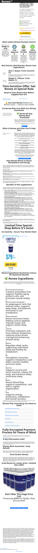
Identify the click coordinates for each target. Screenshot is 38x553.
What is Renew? (19, 512)
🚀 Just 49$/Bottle (25, 33)
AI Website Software (19, 551)
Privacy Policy (11, 544)
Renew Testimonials (19, 516)
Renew (21, 544)
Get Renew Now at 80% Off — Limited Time (18, 508)
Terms (11, 545)
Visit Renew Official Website (24, 158)
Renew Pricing (19, 518)
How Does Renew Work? (19, 514)
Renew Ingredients (19, 522)
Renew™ (6, 1)
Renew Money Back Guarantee (19, 520)
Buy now (24, 126)
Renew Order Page (19, 525)
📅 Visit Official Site (25, 36)
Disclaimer (11, 544)
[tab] (19, 409)
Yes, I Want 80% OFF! (3, 548)
